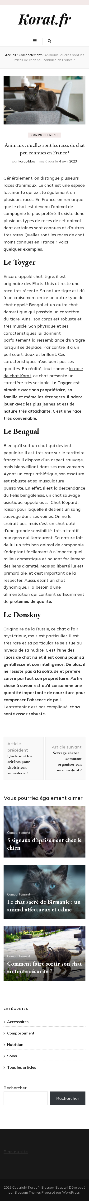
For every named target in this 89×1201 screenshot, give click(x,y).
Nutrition (15, 1044)
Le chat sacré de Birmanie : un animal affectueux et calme (44, 905)
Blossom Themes (28, 1192)
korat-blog (27, 161)
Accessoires (17, 1021)
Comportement (45, 135)
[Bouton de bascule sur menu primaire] (35, 40)
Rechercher (15, 1088)
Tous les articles (21, 1067)
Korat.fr (44, 18)
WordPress (71, 1192)
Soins (12, 1055)
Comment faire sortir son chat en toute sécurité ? (44, 967)
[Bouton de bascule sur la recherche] (49, 41)
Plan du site (16, 1151)
